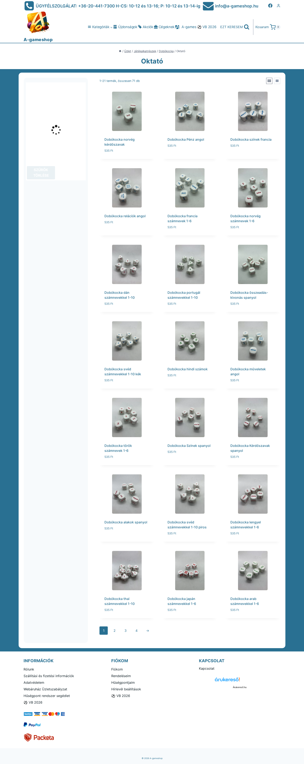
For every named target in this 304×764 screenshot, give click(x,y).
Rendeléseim (121, 676)
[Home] (120, 51)
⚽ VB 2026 (207, 27)
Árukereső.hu (240, 687)
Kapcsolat (206, 668)
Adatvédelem (34, 682)
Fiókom (117, 669)
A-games (189, 27)
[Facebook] (270, 5)
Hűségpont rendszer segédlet (47, 696)
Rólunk (29, 669)
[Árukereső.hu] (240, 681)
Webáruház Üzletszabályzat (45, 689)
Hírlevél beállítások (126, 689)
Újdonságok (127, 27)
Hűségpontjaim (123, 682)
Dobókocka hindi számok (188, 369)
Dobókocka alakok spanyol (125, 522)
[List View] (277, 81)
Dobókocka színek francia (251, 139)
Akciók (148, 27)
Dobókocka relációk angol (125, 216)
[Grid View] (269, 81)
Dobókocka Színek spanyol (189, 446)
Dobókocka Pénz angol (186, 139)
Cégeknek (167, 27)
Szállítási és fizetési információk (49, 676)
